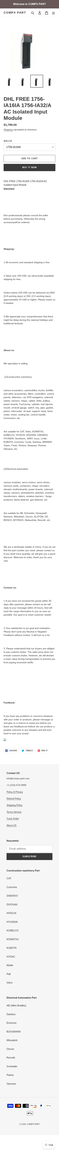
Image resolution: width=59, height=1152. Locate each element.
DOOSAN (12, 904)
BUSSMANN (14, 1031)
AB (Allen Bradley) (16, 1005)
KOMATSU (13, 939)
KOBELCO (13, 930)
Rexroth (11, 1057)
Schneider (12, 1066)
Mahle (10, 965)
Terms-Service (14, 812)
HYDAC (11, 956)
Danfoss (11, 1014)
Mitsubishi (12, 1040)
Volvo (9, 982)
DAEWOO (12, 895)
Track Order (13, 818)
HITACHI (11, 913)
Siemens (11, 1083)
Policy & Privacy (15, 792)
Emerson (11, 1022)
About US (11, 825)
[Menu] (53, 12)
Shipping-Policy (14, 805)
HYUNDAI (12, 921)
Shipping (8, 129)
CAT (9, 878)
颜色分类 (8, 141)
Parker (10, 1075)
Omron (10, 1049)
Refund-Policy (14, 798)
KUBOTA (12, 947)
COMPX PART (15, 12)
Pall (8, 974)
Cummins (12, 887)
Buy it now (29, 167)
